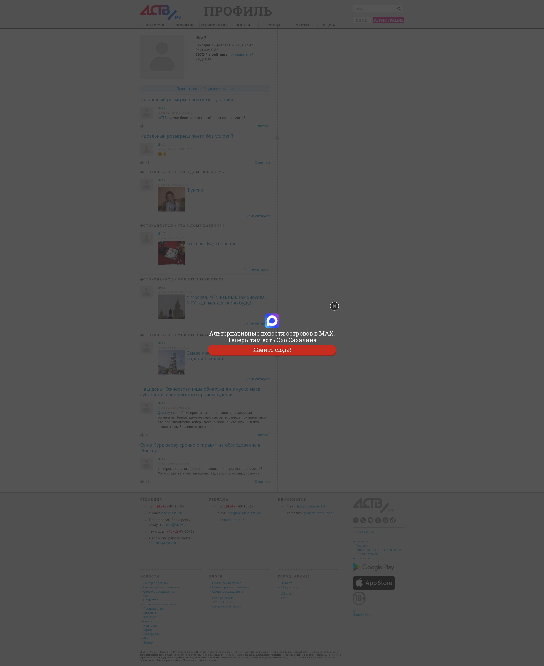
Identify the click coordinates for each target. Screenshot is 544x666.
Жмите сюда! (272, 350)
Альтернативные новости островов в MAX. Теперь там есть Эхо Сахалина (272, 337)
